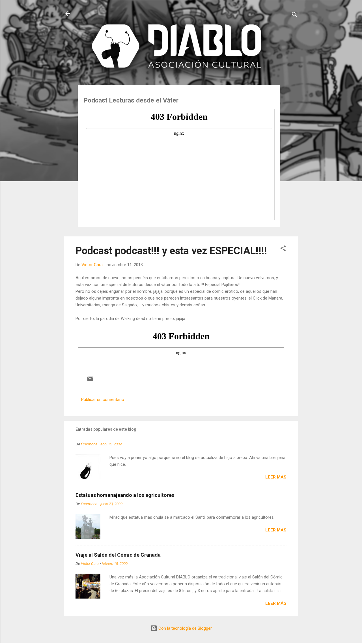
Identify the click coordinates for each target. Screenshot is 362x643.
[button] (283, 249)
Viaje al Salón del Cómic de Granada (118, 555)
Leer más (275, 477)
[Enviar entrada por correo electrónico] (90, 380)
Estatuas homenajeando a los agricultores (125, 495)
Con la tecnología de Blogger (184, 628)
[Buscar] (294, 15)
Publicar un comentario (102, 399)
